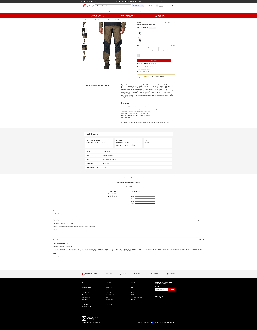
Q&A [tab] (132, 178)
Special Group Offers (111, 294)
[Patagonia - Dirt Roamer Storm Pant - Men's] (84, 30)
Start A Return (109, 290)
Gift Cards (84, 302)
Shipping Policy (109, 302)
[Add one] (144, 55)
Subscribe (171, 289)
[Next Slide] (161, 1)
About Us (133, 287)
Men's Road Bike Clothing (96, 20)
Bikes (83, 285)
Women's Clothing (86, 294)
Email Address (158, 286)
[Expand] (173, 76)
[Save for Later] (173, 60)
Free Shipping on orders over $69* (146, 66)
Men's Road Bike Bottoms (108, 20)
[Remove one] (138, 55)
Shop (83, 282)
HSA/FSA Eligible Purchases (88, 306)
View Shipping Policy (165, 122)
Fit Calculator (85, 304)
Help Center (109, 285)
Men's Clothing (85, 20)
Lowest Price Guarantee (144, 71)
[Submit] (95, 5)
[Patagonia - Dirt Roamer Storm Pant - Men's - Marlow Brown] (84, 24)
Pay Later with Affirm (86, 290)
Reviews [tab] (126, 178)
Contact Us (133, 285)
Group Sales (133, 299)
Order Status (109, 292)
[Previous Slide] (96, 1)
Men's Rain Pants (119, 20)
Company (133, 282)
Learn (107, 297)
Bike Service (109, 304)
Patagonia (139, 22)
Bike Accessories (86, 297)
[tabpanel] (128, 153)
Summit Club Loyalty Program (137, 290)
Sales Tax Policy (110, 299)
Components (85, 299)
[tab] (91, 134)
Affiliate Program (134, 294)
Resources (108, 282)
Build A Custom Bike (86, 287)
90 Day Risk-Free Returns (144, 69)
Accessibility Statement (136, 297)
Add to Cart (154, 60)
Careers (132, 292)
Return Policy (109, 287)
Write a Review (128, 186)
